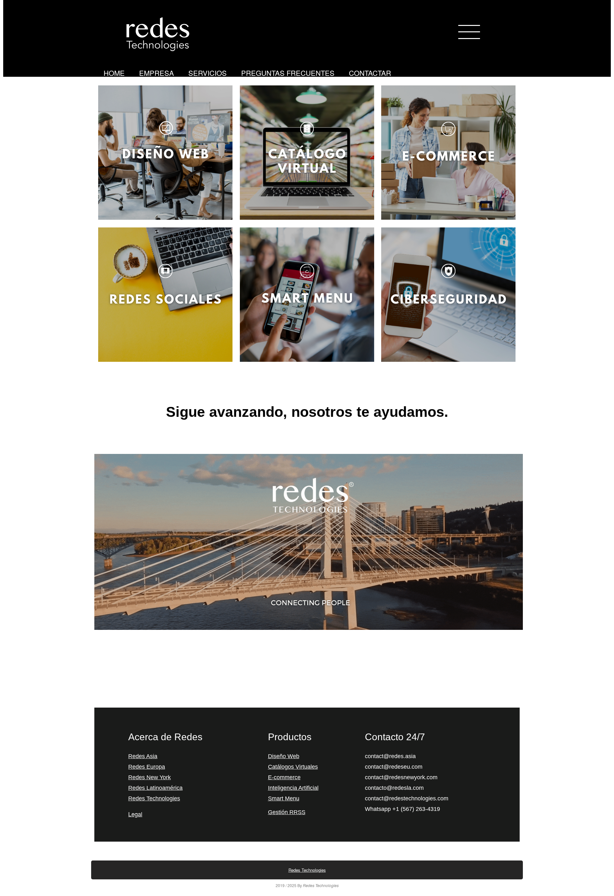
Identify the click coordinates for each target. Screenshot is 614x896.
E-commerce (284, 777)
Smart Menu (283, 798)
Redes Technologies (154, 798)
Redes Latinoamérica (155, 788)
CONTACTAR (370, 73)
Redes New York (149, 777)
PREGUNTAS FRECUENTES (288, 73)
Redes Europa (146, 767)
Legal (135, 814)
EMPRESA (156, 73)
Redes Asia (142, 756)
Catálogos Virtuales (293, 767)
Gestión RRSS (286, 812)
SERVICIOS (207, 73)
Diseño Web (283, 756)
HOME (114, 73)
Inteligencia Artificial (293, 788)
